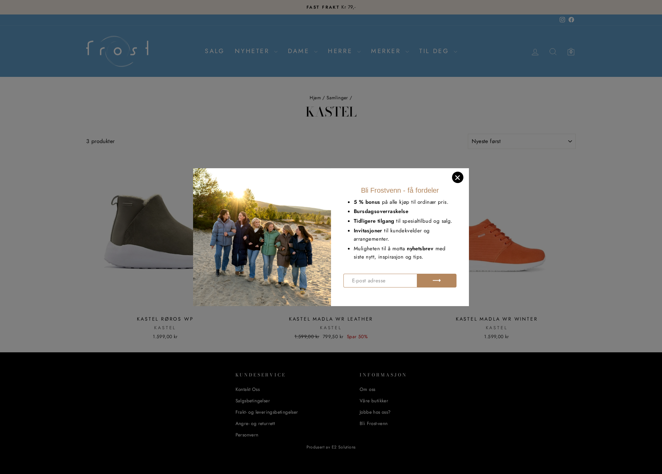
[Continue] (437, 281)
